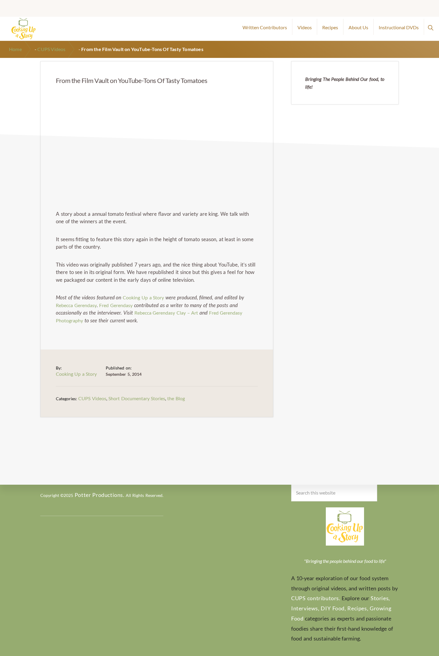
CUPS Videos (51, 49)
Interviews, (305, 608)
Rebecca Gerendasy (76, 305)
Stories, (380, 598)
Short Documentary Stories (136, 398)
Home (15, 49)
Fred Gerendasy (116, 305)
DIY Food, (333, 608)
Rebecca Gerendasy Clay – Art (166, 312)
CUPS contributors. (315, 598)
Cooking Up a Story (143, 297)
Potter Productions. (100, 495)
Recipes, (357, 608)
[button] (430, 27)
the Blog (176, 398)
